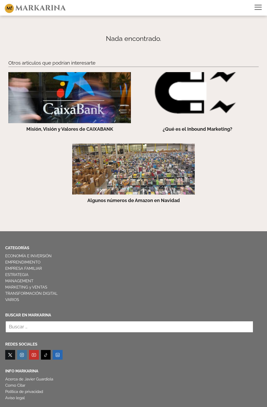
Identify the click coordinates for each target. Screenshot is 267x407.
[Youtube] (34, 355)
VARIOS (12, 299)
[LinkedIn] (58, 355)
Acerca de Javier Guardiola (29, 379)
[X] (10, 355)
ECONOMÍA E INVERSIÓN (28, 256)
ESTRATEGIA (16, 274)
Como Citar (15, 385)
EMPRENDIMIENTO (22, 262)
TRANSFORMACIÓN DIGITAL (31, 293)
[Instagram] (22, 355)
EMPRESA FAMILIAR (23, 268)
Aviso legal (15, 398)
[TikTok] (46, 355)
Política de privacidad (24, 391)
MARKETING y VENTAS (26, 287)
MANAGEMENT (19, 281)
